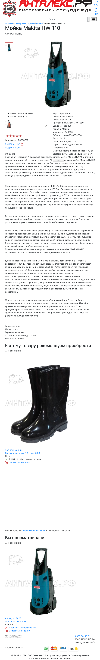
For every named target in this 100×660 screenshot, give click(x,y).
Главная (9, 23)
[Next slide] (46, 125)
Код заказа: (11, 140)
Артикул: (9, 33)
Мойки (39, 23)
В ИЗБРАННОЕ (13, 144)
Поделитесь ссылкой (34, 530)
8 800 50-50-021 (96, 7)
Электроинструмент (24, 23)
